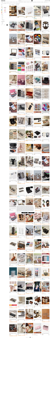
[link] (46, 0)
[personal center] (45, 0)
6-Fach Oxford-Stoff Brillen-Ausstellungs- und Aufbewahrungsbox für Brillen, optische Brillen (13, 222)
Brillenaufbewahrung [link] (18, 3)
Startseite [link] (2, 3)
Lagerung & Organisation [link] (9, 3)
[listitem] (13, 13)
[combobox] (12, 4)
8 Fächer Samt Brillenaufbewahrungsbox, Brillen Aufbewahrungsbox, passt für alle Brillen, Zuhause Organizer (29, 319)
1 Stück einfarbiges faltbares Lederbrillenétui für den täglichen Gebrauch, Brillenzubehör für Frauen (21, 71)
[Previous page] (29, 337)
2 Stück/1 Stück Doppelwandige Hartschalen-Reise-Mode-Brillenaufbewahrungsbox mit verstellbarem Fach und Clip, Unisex (13, 126)
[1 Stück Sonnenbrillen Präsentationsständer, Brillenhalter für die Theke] (29, 121)
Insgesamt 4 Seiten (27, 337)
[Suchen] (32, 0)
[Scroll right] (49, 2)
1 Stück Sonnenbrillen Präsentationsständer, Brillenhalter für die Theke (29, 126)
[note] (35, 18)
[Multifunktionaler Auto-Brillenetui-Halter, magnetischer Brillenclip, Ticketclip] (21, 107)
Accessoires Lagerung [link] (13, 3)
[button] (48, 0)
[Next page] (32, 337)
